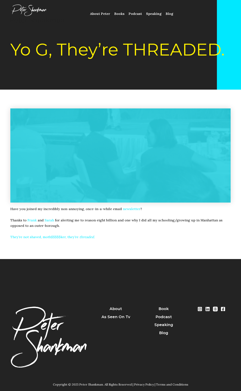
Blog (169, 13)
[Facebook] (223, 309)
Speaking (154, 13)
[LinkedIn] (207, 309)
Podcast (135, 13)
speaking (163, 324)
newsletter (131, 209)
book (164, 308)
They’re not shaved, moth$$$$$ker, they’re (52, 237)
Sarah (49, 220)
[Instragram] (200, 309)
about (116, 308)
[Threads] (215, 309)
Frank (32, 220)
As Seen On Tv (115, 317)
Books (119, 13)
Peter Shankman (37, 20)
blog (163, 333)
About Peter (100, 13)
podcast (164, 317)
